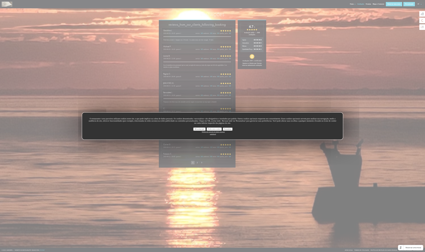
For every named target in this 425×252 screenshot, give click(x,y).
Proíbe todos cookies (214, 129)
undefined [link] (213, 134)
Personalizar (227, 129)
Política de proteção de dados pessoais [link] (213, 132)
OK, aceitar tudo (199, 129)
